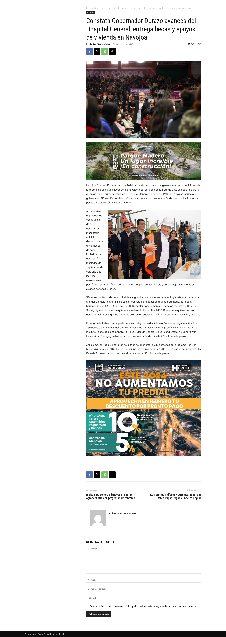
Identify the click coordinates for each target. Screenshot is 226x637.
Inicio (88, 8)
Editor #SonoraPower (100, 44)
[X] (97, 51)
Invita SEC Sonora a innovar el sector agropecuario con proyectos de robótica (110, 496)
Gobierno (98, 8)
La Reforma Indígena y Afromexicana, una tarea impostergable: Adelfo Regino (175, 496)
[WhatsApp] (104, 51)
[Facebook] (89, 51)
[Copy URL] (112, 51)
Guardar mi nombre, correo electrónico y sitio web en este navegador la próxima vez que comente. (143, 606)
